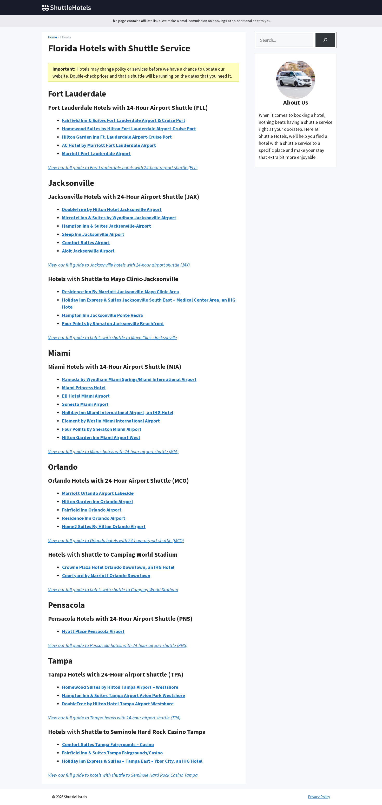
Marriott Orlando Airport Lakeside (98, 493)
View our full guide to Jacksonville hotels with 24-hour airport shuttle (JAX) (119, 265)
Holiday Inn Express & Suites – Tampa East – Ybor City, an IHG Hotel (132, 761)
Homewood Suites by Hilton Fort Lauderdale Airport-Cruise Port (129, 129)
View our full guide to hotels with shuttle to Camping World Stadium (113, 589)
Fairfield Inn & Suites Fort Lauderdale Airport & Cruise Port (123, 120)
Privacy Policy (319, 796)
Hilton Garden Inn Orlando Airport (97, 501)
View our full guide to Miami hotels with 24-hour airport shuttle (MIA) (113, 451)
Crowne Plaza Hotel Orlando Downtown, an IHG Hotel (118, 567)
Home (52, 37)
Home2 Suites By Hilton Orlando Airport (104, 526)
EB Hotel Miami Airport (86, 396)
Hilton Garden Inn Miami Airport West (101, 437)
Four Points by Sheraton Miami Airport (101, 429)
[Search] (325, 40)
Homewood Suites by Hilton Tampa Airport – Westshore (120, 687)
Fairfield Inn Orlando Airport (91, 510)
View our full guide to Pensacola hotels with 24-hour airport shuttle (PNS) (117, 645)
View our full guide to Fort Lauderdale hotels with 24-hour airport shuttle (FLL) (122, 167)
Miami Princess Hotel (84, 388)
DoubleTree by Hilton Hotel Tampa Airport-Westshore (118, 704)
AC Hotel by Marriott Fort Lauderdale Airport (109, 145)
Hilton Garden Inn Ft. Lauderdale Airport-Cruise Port (117, 137)
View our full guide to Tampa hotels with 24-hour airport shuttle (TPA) (114, 718)
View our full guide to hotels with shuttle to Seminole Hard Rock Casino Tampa (123, 775)
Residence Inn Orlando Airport (93, 518)
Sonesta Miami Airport (85, 404)
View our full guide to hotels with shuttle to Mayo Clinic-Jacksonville (112, 337)
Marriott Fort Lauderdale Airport (96, 153)
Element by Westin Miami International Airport (111, 421)
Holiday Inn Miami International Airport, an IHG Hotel (117, 412)
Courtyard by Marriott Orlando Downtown (106, 575)
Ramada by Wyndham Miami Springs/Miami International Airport (129, 379)
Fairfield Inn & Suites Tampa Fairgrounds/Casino (112, 753)
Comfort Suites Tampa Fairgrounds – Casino (108, 744)
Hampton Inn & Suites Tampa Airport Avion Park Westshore (123, 695)
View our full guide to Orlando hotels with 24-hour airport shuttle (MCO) (116, 540)
